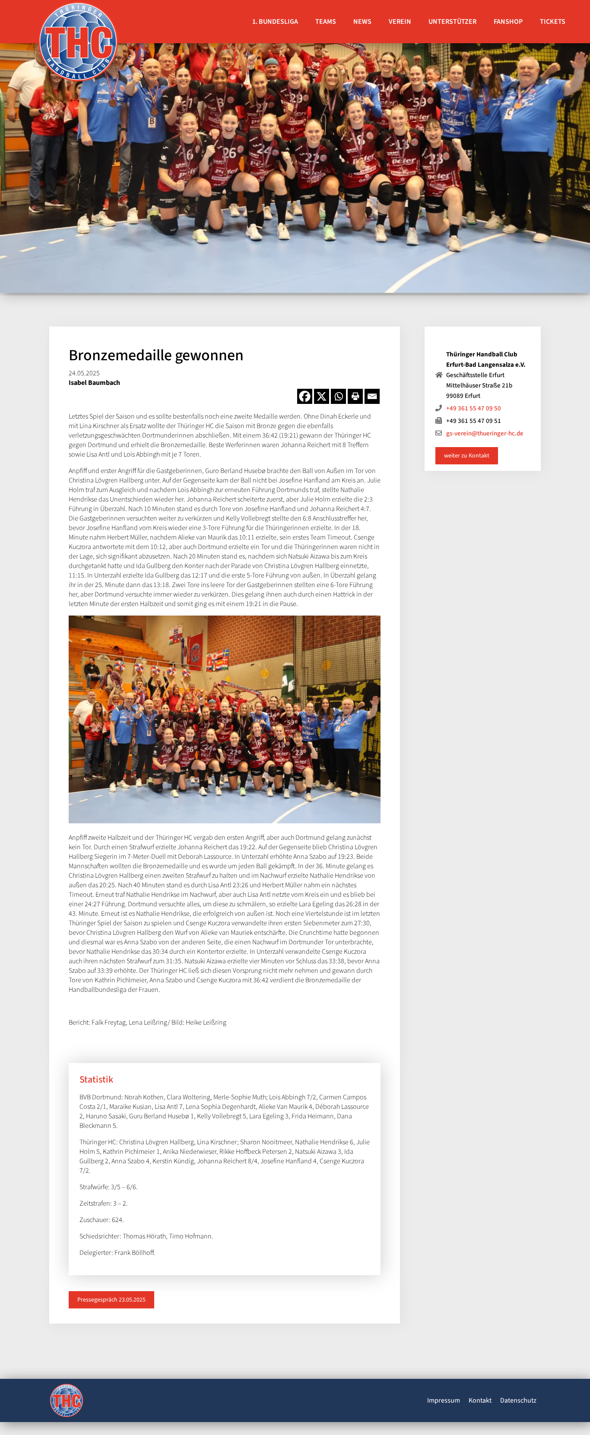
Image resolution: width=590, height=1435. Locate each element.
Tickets (552, 21)
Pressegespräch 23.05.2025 (111, 1299)
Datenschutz (518, 1400)
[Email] (372, 396)
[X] (321, 396)
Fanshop (508, 21)
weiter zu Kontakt (466, 455)
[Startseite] (66, 1401)
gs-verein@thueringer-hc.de (484, 433)
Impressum (443, 1400)
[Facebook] (304, 396)
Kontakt (480, 1400)
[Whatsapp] (338, 396)
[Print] (355, 396)
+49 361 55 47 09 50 (473, 408)
